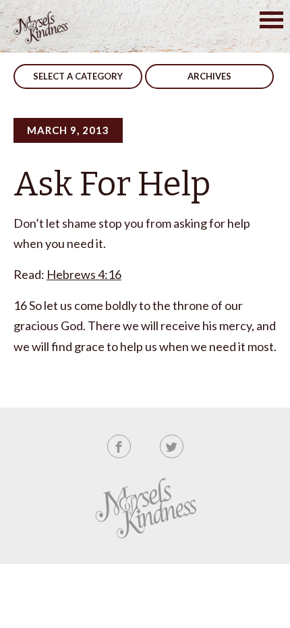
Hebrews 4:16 (84, 274)
